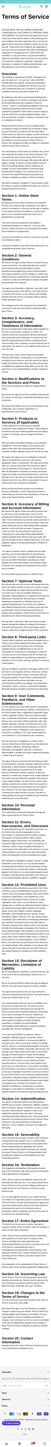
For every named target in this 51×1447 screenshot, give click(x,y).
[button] (46, 6)
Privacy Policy (28, 815)
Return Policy (37, 574)
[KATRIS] (25, 6)
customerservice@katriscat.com (19, 1348)
